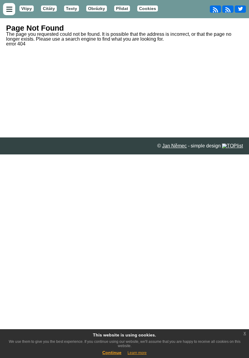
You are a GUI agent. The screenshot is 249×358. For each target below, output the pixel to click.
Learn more (137, 353)
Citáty (49, 8)
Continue (111, 352)
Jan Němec (174, 145)
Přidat (122, 8)
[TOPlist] (232, 145)
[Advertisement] (124, 91)
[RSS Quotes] (228, 9)
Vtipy (26, 8)
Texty (71, 8)
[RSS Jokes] (215, 9)
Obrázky (96, 8)
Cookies (147, 8)
